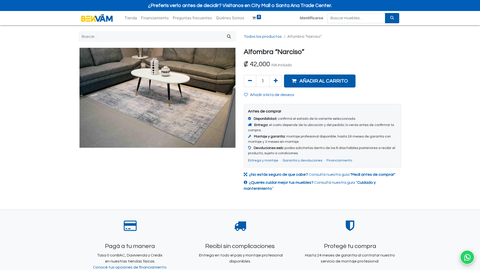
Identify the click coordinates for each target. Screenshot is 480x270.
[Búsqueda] (392, 18)
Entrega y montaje (263, 160)
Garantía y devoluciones (302, 160)
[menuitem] (130, 18)
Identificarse (311, 18)
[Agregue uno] (276, 81)
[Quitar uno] (250, 81)
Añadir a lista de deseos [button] (272, 95)
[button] (320, 81)
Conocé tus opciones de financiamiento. (130, 267)
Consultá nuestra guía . (322, 174)
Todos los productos (263, 36)
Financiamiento (339, 160)
